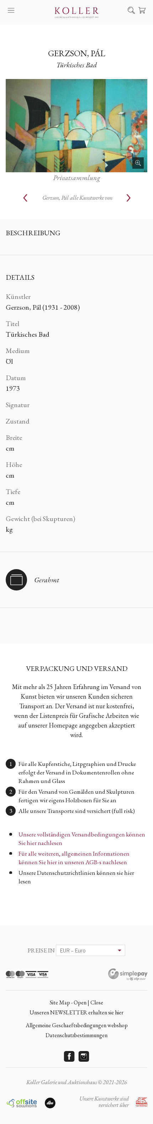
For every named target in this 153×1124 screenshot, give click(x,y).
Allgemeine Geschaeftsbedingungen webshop (77, 1025)
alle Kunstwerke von (77, 197)
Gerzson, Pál (76, 53)
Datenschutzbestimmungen (76, 1035)
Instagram (84, 1056)
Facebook (69, 1056)
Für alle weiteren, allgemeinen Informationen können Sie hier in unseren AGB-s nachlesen (74, 858)
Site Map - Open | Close (76, 1002)
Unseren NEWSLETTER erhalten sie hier (76, 1012)
